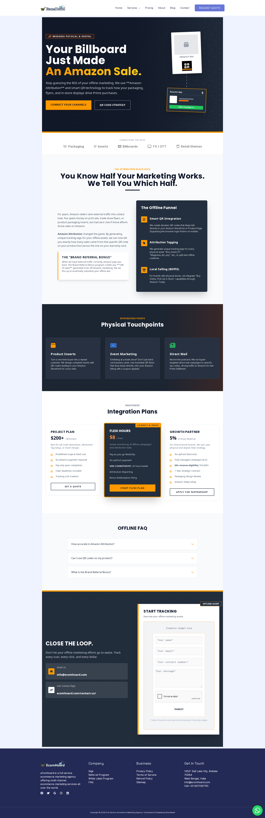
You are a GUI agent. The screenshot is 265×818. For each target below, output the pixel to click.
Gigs (90, 771)
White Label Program (100, 778)
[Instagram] (61, 793)
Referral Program (98, 774)
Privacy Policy (144, 771)
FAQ (90, 782)
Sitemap (141, 782)
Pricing (149, 7)
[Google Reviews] (54, 793)
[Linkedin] (67, 793)
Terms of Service (146, 774)
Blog (172, 7)
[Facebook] (41, 793)
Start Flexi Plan (132, 487)
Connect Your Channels (68, 104)
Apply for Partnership (192, 492)
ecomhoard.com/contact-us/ (76, 693)
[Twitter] (48, 793)
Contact (184, 7)
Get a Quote (73, 486)
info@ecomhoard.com (72, 674)
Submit (179, 709)
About (161, 7)
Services (132, 7)
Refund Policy (144, 778)
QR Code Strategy (112, 105)
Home (118, 7)
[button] (210, 7)
